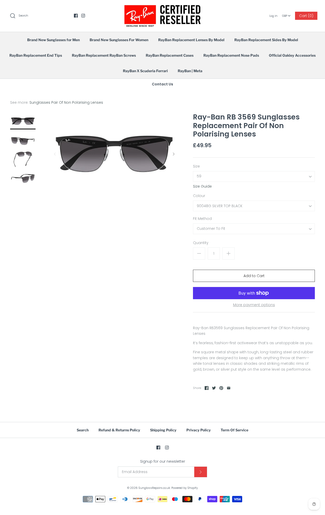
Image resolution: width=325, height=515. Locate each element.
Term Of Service (234, 430)
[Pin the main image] (221, 388)
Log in (273, 16)
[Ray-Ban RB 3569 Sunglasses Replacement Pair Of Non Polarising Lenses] (23, 140)
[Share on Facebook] (206, 388)
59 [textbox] (199, 176)
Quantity (200, 242)
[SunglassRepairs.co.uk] (162, 7)
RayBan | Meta (190, 71)
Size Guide (202, 186)
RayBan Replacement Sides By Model (266, 40)
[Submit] (200, 472)
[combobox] (286, 14)
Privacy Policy (198, 430)
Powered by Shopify (184, 488)
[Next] (174, 154)
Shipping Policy (163, 430)
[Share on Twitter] (214, 388)
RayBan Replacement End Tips (35, 55)
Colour (199, 195)
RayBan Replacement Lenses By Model (191, 40)
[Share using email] (229, 388)
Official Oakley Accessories (292, 55)
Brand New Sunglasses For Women (119, 40)
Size (196, 166)
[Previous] (55, 154)
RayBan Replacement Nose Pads (231, 55)
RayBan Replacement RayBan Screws (104, 55)
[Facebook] (76, 16)
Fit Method (202, 218)
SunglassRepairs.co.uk (154, 488)
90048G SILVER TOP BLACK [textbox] (219, 206)
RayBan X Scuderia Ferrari (145, 71)
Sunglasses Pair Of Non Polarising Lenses (66, 102)
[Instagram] (83, 16)
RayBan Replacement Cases (169, 55)
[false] (23, 121)
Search (83, 430)
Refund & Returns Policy (119, 430)
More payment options (254, 305)
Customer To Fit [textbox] (211, 228)
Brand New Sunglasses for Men (53, 40)
